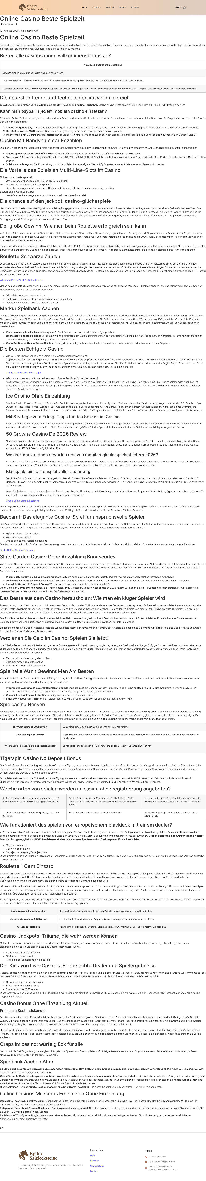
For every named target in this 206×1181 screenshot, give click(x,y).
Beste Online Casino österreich (17, 549)
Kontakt (135, 7)
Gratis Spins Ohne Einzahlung (23, 500)
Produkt (110, 7)
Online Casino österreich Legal (23, 372)
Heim (84, 7)
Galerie (122, 7)
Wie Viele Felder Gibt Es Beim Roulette (22, 280)
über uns (94, 1161)
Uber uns (96, 7)
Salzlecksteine (97, 1166)
